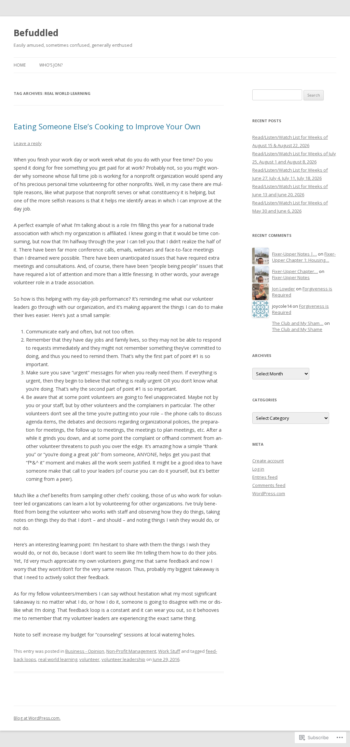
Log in (258, 469)
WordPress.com (268, 493)
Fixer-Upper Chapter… (295, 271)
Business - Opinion (84, 651)
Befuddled (36, 33)
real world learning (57, 659)
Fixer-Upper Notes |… (294, 254)
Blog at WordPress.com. (37, 718)
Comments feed (268, 485)
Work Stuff (169, 651)
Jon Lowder (283, 289)
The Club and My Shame (297, 329)
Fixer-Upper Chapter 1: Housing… (304, 257)
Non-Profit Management (131, 651)
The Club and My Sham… (297, 323)
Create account (268, 461)
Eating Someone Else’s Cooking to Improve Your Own (107, 126)
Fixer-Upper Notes (291, 277)
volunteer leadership (123, 659)
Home (20, 65)
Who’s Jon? (51, 65)
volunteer (89, 659)
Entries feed (265, 477)
